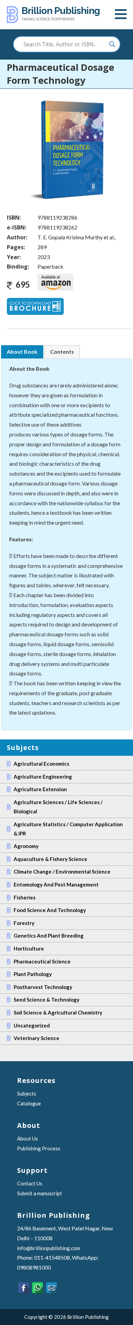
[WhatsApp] (37, 1288)
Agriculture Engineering (43, 776)
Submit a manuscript (39, 1193)
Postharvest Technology (43, 987)
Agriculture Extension (40, 789)
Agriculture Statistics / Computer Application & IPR (68, 828)
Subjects (26, 1093)
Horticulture (29, 948)
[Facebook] (23, 1288)
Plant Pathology (33, 974)
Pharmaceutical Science (42, 961)
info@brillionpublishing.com (48, 1248)
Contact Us (29, 1183)
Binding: (18, 266)
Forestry (24, 923)
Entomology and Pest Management (56, 884)
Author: (17, 237)
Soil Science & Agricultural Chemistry (58, 1012)
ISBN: (14, 217)
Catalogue (29, 1103)
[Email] (51, 1288)
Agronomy (26, 846)
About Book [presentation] (22, 351)
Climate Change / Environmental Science (62, 871)
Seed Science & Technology (46, 999)
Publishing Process (38, 1148)
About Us (27, 1138)
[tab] (22, 351)
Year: (14, 257)
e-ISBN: (16, 227)
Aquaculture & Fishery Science (50, 859)
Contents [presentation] (62, 351)
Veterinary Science (36, 1038)
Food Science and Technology (50, 910)
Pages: (16, 247)
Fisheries (24, 897)
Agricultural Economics (41, 764)
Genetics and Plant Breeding (49, 935)
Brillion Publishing (60, 10)
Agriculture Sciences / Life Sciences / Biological (58, 806)
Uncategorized (32, 1025)
